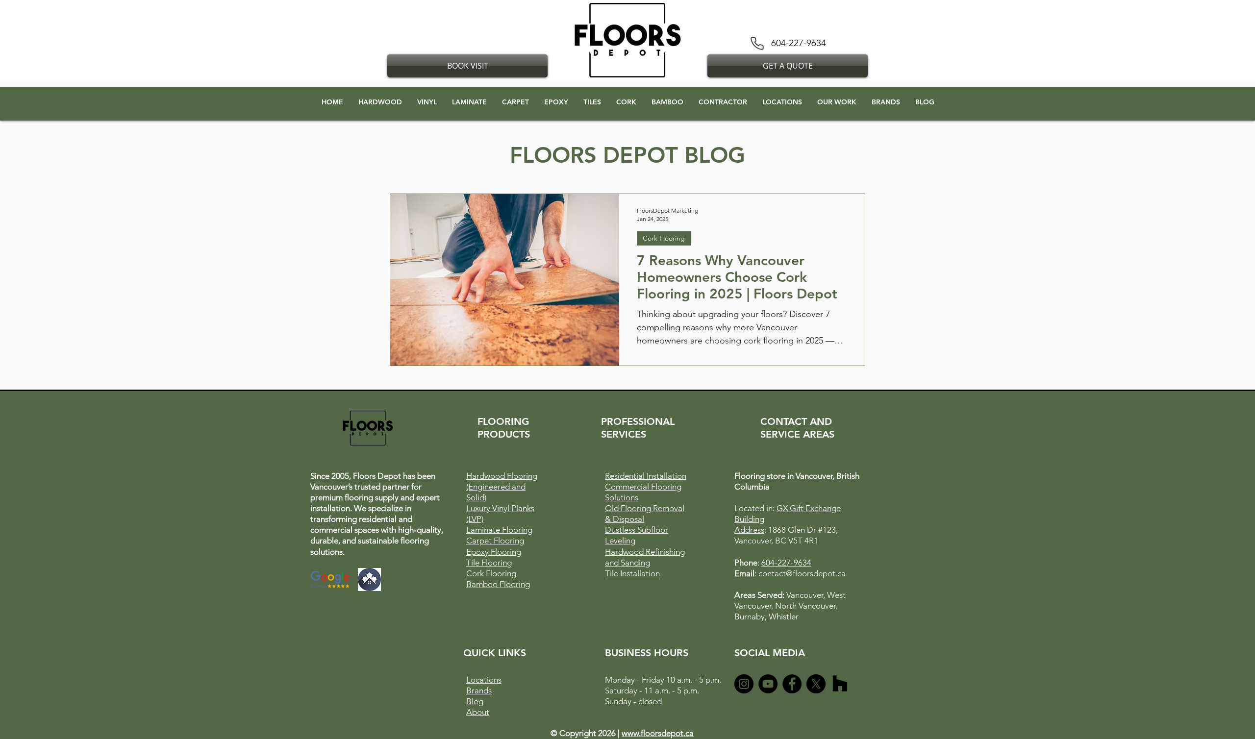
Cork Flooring (664, 238)
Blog (474, 701)
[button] (467, 65)
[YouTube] (768, 683)
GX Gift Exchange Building (396, 25)
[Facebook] (792, 683)
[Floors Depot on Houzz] (840, 683)
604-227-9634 (786, 562)
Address (461, 25)
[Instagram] (743, 683)
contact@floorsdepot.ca (802, 573)
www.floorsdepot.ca (658, 733)
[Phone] (757, 43)
